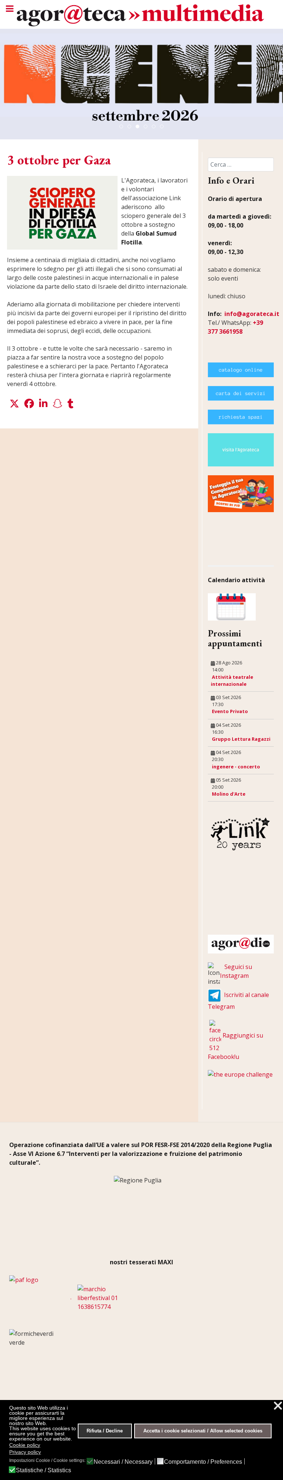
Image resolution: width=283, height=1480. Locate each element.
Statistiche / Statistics (43, 1470)
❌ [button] (277, 1405)
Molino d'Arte (228, 794)
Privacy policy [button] (25, 1452)
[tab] (121, 126)
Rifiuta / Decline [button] (105, 1431)
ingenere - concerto (236, 766)
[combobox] (241, 164)
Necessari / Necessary (123, 1462)
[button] (14, 404)
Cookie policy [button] (24, 1445)
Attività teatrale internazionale (232, 680)
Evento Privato (230, 711)
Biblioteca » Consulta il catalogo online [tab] (155, 126)
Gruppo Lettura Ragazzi (241, 739)
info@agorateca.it (251, 314)
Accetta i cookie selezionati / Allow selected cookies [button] (202, 1431)
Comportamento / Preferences (203, 1462)
